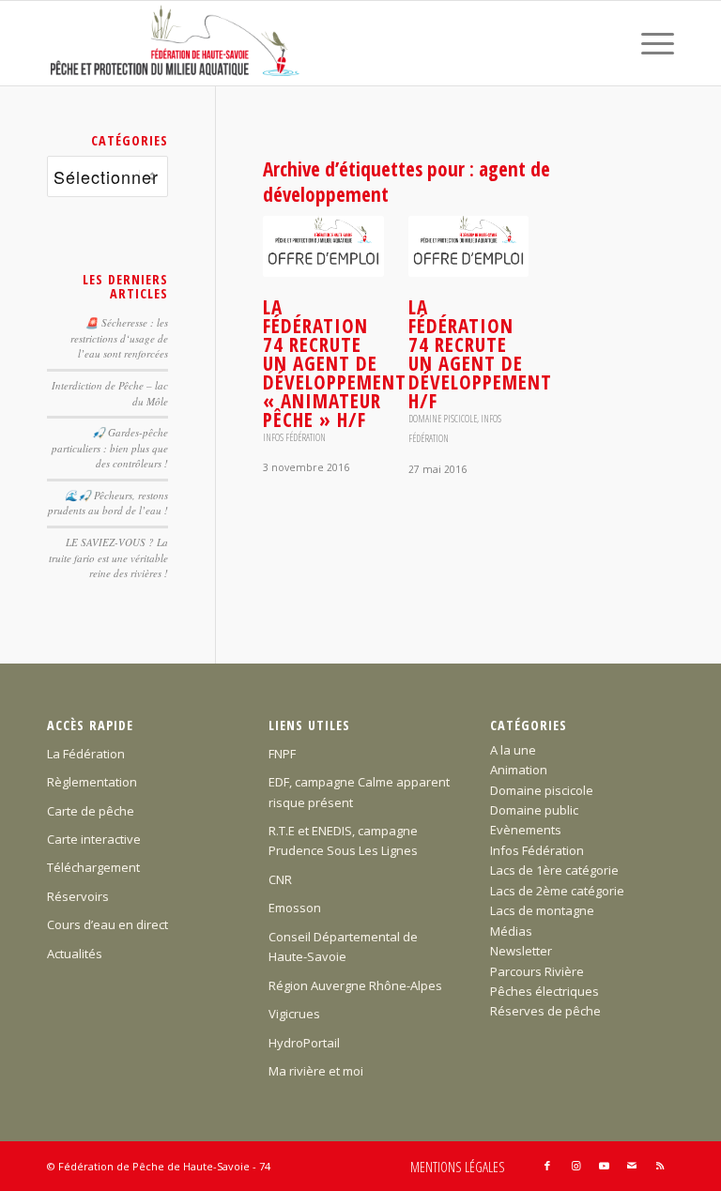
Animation (518, 769)
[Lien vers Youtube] (604, 1166)
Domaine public (534, 810)
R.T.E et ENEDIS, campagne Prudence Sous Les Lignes (343, 840)
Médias (511, 931)
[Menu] (648, 43)
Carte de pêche (90, 810)
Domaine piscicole (442, 418)
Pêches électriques (544, 991)
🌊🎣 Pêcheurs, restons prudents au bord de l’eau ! (108, 503)
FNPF (282, 753)
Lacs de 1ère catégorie (554, 870)
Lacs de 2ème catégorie (557, 890)
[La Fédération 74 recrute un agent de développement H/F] (468, 246)
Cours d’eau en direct (107, 924)
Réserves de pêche (545, 1010)
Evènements (525, 829)
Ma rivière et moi (315, 1070)
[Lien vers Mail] (632, 1166)
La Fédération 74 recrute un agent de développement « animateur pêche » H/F (335, 363)
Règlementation (92, 781)
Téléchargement (93, 867)
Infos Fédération (294, 437)
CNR (280, 879)
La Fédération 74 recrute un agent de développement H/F (480, 354)
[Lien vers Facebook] (547, 1166)
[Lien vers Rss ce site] (660, 1166)
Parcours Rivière (537, 971)
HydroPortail (304, 1042)
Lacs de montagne (542, 910)
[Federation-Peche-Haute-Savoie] (176, 43)
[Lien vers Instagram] (575, 1166)
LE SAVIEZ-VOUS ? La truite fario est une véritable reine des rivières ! (108, 557)
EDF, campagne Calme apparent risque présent (359, 791)
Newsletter (521, 950)
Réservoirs (78, 896)
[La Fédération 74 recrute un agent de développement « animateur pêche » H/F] (323, 246)
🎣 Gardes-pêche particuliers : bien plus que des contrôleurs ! (110, 447)
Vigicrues (294, 1013)
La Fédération (86, 753)
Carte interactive (94, 839)
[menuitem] (648, 43)
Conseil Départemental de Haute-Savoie (343, 946)
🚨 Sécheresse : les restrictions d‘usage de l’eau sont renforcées (119, 337)
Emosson (294, 907)
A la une (513, 749)
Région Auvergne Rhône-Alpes (355, 985)
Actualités (74, 953)
